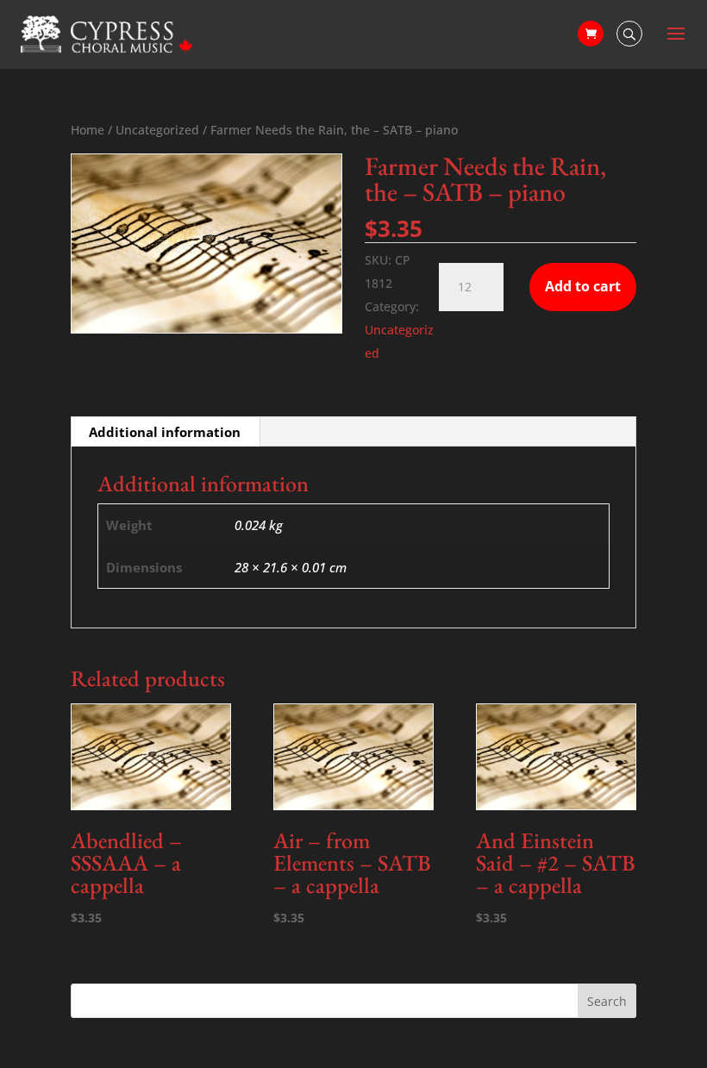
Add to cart (583, 286)
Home (87, 130)
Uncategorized (157, 130)
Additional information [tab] (165, 431)
